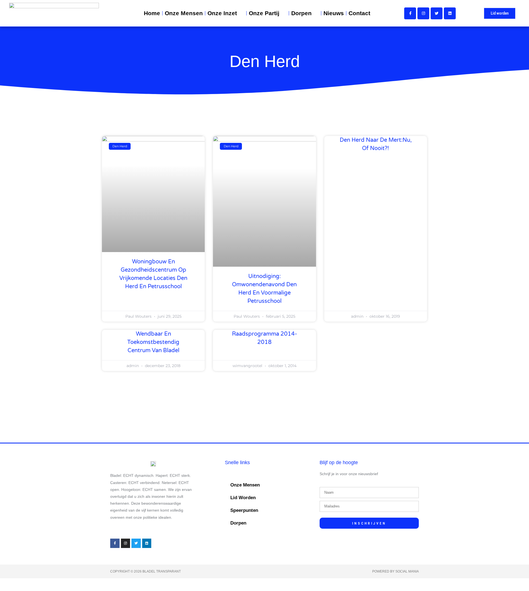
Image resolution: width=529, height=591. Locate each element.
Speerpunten (244, 510)
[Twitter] (436, 13)
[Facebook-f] (410, 13)
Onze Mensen (184, 13)
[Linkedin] (450, 13)
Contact (359, 13)
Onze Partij (264, 13)
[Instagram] (423, 13)
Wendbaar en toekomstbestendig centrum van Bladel (153, 342)
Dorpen (301, 13)
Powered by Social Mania (395, 571)
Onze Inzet (222, 13)
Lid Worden (243, 497)
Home (152, 13)
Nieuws (333, 13)
